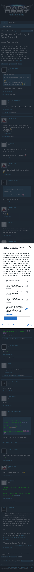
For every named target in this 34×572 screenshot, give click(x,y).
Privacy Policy (28, 325)
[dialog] (17, 286)
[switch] (26, 286)
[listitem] (17, 281)
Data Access (17, 325)
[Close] (30, 247)
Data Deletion (6, 325)
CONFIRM (10, 318)
